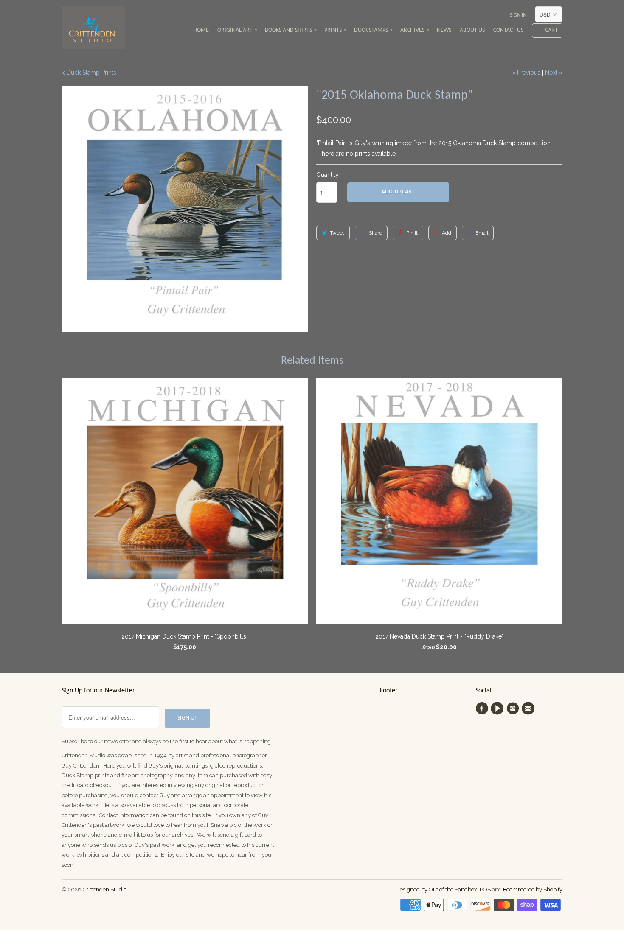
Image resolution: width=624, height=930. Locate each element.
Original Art (236, 30)
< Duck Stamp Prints (89, 72)
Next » (553, 72)
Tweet (337, 233)
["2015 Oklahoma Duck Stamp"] (185, 209)
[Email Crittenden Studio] (529, 708)
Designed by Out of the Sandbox (436, 889)
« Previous (526, 72)
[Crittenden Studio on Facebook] (483, 708)
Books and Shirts (290, 30)
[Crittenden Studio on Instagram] (514, 708)
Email (481, 233)
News (444, 30)
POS (485, 889)
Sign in (518, 15)
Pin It (412, 233)
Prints (335, 30)
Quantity (327, 174)
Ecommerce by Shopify (532, 889)
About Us (472, 30)
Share (375, 233)
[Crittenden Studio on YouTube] (498, 708)
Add (446, 233)
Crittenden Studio (104, 889)
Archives (414, 30)
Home (201, 30)
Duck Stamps (373, 30)
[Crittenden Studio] (93, 30)
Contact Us (508, 30)
